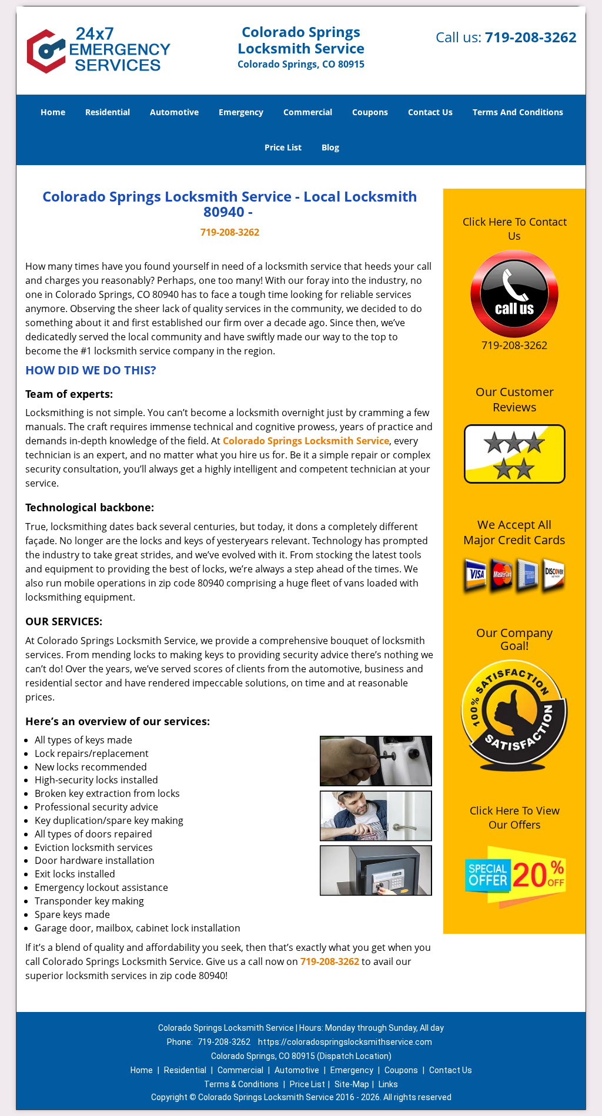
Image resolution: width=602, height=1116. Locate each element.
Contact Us (430, 112)
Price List (283, 147)
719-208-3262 (531, 36)
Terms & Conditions (241, 1084)
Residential (107, 112)
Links (388, 1084)
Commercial (307, 112)
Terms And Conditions (518, 112)
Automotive (174, 112)
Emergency (241, 112)
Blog (330, 147)
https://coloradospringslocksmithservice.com (345, 1042)
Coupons (370, 112)
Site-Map (352, 1084)
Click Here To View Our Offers (515, 817)
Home (53, 112)
